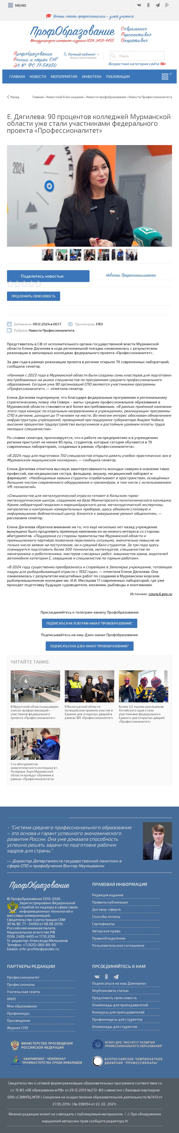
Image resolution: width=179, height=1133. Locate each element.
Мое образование (22, 1006)
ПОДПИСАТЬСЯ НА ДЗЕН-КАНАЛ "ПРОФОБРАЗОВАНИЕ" (89, 646)
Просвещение (18, 1020)
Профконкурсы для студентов (117, 1019)
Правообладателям (108, 938)
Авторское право (106, 931)
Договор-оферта (106, 909)
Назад (14, 97)
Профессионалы (21, 984)
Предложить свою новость (33, 296)
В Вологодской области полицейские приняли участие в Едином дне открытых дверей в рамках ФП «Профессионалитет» (89, 695)
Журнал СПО (17, 1028)
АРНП (11, 999)
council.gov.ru (160, 593)
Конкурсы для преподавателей (118, 1012)
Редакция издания (107, 895)
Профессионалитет (23, 977)
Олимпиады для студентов (114, 1026)
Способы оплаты (106, 916)
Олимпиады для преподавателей (120, 1005)
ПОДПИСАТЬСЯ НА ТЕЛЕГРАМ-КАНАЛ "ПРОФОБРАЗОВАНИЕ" (90, 623)
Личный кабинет (82, 54)
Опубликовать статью (110, 990)
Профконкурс (18, 1013)
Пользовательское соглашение (118, 945)
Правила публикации (110, 902)
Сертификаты (103, 924)
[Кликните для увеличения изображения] (89, 196)
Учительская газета (23, 992)
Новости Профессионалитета (51, 330)
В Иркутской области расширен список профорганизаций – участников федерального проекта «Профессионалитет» (35, 695)
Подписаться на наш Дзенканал (119, 983)
